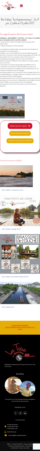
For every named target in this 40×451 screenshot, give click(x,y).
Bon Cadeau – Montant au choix (12, 190)
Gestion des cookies (24, 448)
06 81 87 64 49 (11, 432)
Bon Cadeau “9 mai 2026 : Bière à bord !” (15, 277)
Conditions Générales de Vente (16, 446)
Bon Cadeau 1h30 (8, 307)
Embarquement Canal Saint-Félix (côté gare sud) (12, 426)
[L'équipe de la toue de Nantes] (20, 386)
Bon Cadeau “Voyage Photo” (11, 229)
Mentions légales (27, 444)
